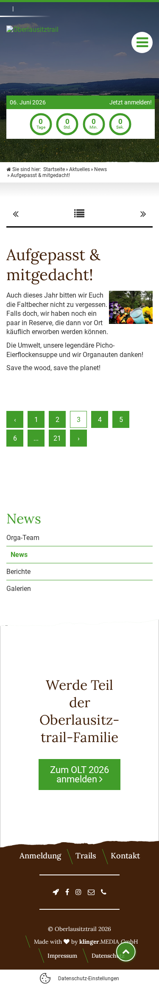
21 (57, 438)
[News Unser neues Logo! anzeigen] (15, 214)
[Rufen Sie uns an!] (103, 892)
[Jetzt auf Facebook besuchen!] (67, 892)
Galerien (18, 589)
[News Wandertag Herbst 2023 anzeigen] (143, 214)
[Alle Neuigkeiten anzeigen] (79, 214)
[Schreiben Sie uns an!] (91, 892)
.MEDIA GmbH (108, 941)
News (19, 555)
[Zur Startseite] (48, 42)
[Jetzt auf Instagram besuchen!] (78, 892)
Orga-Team (22, 538)
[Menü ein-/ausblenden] (142, 42)
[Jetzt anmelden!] (56, 892)
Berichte (18, 572)
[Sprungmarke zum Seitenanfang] (126, 952)
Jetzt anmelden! (130, 102)
